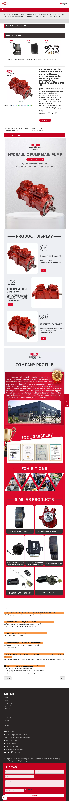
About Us (8, 718)
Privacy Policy (8, 761)
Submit (34, 796)
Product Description (13, 135)
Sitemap (57, 759)
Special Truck (9, 706)
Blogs (6, 723)
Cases (7, 720)
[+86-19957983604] (67, 396)
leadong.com (25, 761)
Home (7, 698)
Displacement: (10, 131)
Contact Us (8, 726)
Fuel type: (35, 131)
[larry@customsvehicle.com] (67, 405)
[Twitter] (15, 752)
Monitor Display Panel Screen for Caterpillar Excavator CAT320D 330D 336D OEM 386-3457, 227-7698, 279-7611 (16, 59)
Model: (7, 129)
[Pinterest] (19, 752)
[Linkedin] (12, 752)
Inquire (46, 120)
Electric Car (8, 700)
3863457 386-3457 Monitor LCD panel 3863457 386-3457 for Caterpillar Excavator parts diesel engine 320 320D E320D (34, 59)
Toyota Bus (8, 703)
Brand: (34, 129)
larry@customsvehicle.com (15, 749)
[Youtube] (5, 752)
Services (7, 709)
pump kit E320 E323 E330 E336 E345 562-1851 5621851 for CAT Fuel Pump (52, 59)
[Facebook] (8, 752)
